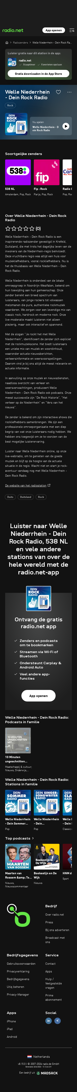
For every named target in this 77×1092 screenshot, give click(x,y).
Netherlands (41, 1056)
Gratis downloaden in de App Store (38, 73)
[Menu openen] (71, 30)
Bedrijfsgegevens (18, 979)
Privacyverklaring (18, 971)
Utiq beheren (15, 986)
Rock (10, 105)
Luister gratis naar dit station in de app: (34, 53)
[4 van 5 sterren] (26, 229)
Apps (48, 971)
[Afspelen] (65, 126)
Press (49, 922)
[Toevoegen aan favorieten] (58, 92)
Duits (10, 497)
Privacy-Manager (18, 994)
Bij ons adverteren (57, 930)
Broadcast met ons (55, 940)
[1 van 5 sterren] (8, 229)
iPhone (11, 1021)
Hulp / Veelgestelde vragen (53, 983)
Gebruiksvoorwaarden (21, 963)
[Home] (7, 42)
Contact (50, 963)
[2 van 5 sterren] (14, 229)
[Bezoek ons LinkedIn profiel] (48, 1020)
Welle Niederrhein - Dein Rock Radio (46, 129)
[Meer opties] (69, 92)
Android (12, 1036)
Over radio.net (54, 914)
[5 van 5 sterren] (32, 229)
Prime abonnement (53, 997)
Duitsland (25, 497)
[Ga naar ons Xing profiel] (57, 1020)
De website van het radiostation (25, 485)
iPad (10, 1029)
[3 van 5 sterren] (20, 229)
